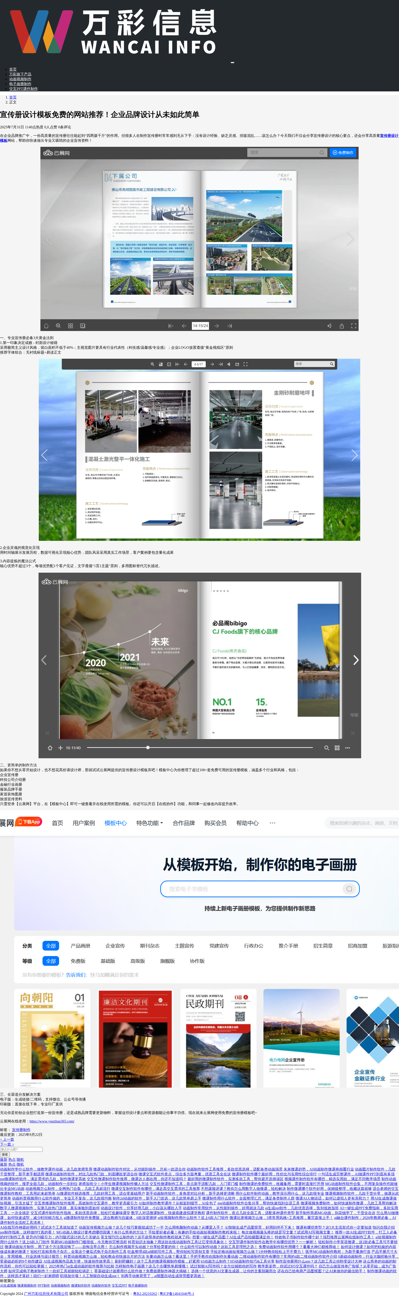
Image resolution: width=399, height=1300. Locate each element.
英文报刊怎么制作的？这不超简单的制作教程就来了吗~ (146, 1237)
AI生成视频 (8, 1285)
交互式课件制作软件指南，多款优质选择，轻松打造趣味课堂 (80, 1213)
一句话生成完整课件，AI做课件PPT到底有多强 (356, 1174)
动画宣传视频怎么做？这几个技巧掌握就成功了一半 (121, 1227)
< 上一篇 (7, 1139)
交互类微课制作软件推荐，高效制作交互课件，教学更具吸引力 (86, 1203)
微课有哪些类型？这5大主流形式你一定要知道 (334, 1227)
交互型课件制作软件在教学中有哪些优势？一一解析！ (273, 1242)
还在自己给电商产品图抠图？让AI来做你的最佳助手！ (321, 1271)
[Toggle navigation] (232, 62)
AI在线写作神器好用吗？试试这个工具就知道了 (39, 1227)
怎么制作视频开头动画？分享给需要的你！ (144, 1247)
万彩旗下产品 (20, 74)
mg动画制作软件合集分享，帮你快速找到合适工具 (259, 1203)
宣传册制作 (21, 1130)
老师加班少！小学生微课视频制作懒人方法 (114, 1184)
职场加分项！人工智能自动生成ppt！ (90, 1276)
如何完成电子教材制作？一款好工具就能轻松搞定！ (50, 1271)
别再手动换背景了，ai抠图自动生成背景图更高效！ (163, 1276)
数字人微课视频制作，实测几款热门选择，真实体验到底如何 (50, 1208)
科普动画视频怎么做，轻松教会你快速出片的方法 (104, 1256)
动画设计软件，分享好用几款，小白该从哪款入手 (141, 1208)
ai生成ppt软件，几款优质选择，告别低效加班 (302, 1208)
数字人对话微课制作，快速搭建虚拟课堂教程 (168, 1213)
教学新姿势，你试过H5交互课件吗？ (288, 1266)
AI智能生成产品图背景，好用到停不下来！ (260, 1227)
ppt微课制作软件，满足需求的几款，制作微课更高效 (43, 1179)
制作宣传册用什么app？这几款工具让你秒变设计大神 (318, 1261)
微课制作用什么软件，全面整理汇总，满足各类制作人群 (248, 1198)
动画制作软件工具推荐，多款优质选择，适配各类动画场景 (235, 1169)
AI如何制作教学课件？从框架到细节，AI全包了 (178, 1203)
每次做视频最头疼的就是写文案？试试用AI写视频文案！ (288, 1232)
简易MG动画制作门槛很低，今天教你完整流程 (89, 1242)
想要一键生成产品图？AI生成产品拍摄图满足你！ (233, 1237)
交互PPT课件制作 (23, 89)
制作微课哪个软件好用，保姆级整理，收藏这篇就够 (329, 1189)
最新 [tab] (3, 1160)
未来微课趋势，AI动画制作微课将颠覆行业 (319, 1169)
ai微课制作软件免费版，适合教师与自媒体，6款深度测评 (110, 1218)
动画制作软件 (101, 1285)
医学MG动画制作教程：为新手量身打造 (338, 1252)
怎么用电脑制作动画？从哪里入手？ (194, 1227)
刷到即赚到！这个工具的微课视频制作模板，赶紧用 (157, 1261)
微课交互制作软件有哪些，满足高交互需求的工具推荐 (155, 1189)
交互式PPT (119, 1285)
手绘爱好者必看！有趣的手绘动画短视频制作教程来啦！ (194, 1232)
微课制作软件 (81, 1285)
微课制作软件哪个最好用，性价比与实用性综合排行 (274, 1174)
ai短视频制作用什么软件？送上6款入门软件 (193, 1218)
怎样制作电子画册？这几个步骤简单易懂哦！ (152, 1266)
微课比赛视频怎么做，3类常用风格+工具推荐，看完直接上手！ (281, 1218)
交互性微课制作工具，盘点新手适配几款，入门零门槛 (194, 1184)
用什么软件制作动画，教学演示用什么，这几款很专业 (280, 1193)
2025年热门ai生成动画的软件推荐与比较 (81, 1266)
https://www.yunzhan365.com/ (52, 1121)
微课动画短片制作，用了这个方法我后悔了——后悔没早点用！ (56, 1247)
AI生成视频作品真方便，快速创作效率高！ (78, 1261)
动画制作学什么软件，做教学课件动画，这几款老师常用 (46, 1169)
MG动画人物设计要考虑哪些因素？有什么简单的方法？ (101, 1232)
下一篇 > (7, 1144)
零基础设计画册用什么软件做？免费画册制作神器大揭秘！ (142, 1271)
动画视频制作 (20, 79)
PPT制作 (44, 1285)
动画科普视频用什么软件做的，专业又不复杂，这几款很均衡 (62, 1198)
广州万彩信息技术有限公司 (46, 1294)
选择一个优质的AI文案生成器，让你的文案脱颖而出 (233, 1271)
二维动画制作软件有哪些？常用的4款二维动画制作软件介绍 (288, 1256)
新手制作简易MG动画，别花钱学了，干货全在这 (335, 1213)
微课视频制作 (27, 1285)
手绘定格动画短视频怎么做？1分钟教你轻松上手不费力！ (257, 1252)
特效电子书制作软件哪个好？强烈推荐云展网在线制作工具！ (325, 1237)
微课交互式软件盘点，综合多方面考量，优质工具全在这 (185, 1174)
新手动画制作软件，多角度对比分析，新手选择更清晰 (190, 1193)
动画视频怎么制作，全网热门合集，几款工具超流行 (67, 1189)
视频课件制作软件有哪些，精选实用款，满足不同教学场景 (332, 1179)
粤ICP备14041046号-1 (177, 1294)
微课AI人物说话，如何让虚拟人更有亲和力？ (333, 1198)
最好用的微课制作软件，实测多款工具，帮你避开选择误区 (235, 1179)
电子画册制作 (20, 84)
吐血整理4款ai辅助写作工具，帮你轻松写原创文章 (168, 1252)
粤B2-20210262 (145, 1294)
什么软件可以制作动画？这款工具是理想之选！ (219, 1247)
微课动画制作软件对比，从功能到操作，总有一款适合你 (139, 1169)
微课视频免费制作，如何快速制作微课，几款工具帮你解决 (349, 1203)
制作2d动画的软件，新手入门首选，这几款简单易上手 (157, 1198)
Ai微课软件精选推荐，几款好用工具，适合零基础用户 (100, 1193)
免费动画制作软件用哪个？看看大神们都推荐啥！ (299, 1247)
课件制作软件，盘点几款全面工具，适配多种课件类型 (250, 1213)
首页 (13, 69)
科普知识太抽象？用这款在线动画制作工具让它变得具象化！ (178, 1242)
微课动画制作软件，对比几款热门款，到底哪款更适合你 (91, 1174)
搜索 (5, 1154)
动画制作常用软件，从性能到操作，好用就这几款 (223, 1208)
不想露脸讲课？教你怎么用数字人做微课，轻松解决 (243, 1189)
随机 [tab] (20, 1160)
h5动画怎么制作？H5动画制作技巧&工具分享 (238, 1261)
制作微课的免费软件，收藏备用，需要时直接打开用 (281, 1184)
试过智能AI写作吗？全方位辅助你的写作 (223, 1266)
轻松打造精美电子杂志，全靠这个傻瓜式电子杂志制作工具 (78, 1252)
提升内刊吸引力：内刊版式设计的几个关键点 (63, 1237)
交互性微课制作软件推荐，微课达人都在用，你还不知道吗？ (137, 1179)
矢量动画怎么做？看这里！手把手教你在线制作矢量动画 (192, 1256)
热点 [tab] (12, 1160)
